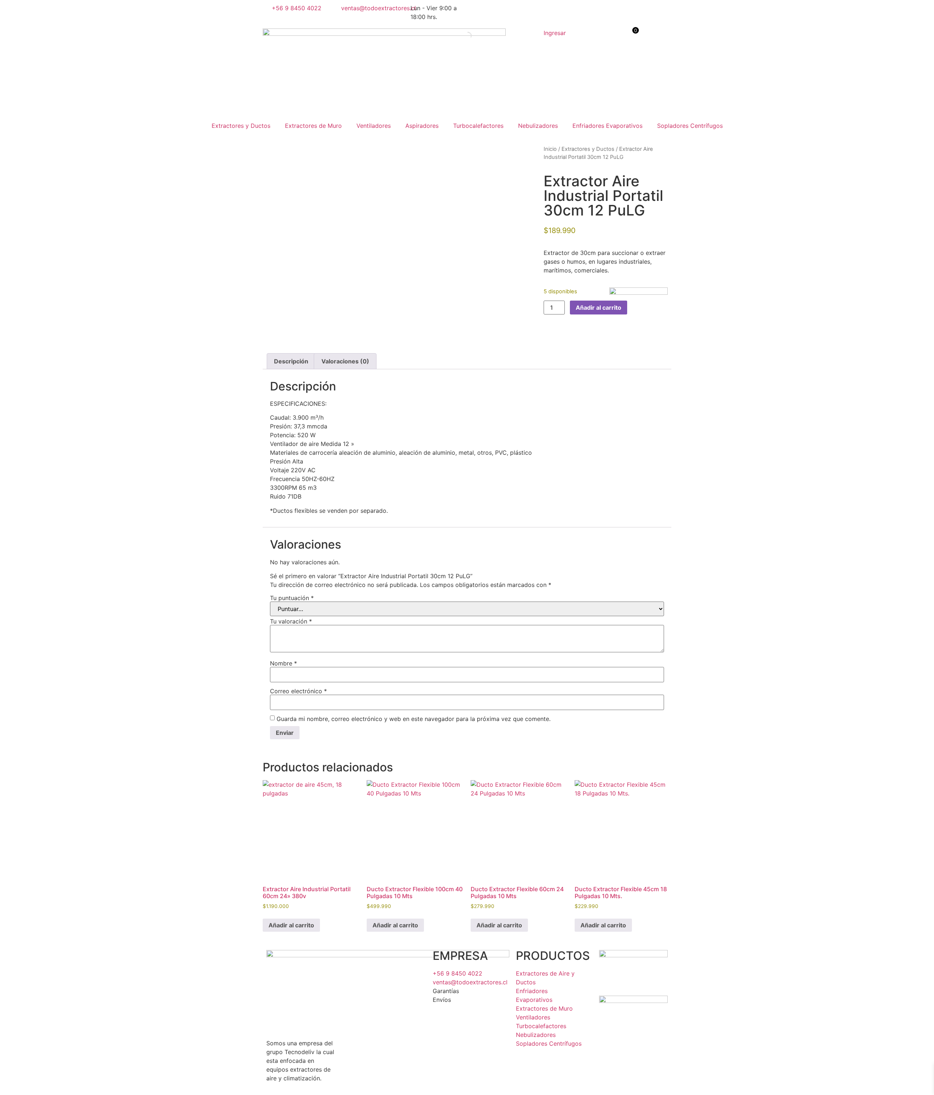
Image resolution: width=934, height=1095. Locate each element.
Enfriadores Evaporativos (607, 125)
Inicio (550, 149)
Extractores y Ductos (241, 125)
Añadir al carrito (598, 307)
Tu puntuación (292, 598)
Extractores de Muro (313, 125)
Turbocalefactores (478, 125)
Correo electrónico (298, 691)
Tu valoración (291, 621)
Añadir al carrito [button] (291, 925)
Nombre (283, 663)
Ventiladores (373, 125)
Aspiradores (422, 125)
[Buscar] (461, 35)
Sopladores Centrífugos (690, 125)
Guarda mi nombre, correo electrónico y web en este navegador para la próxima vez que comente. (414, 719)
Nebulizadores (538, 125)
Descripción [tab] (291, 361)
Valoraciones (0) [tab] (345, 361)
